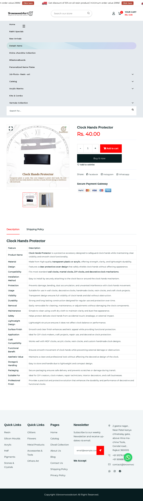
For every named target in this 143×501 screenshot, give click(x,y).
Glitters (31, 432)
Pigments (9, 457)
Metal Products (35, 444)
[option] (38, 156)
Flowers (31, 438)
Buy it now (99, 158)
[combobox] (71, 13)
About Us (55, 450)
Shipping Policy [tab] (35, 229)
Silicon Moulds (12, 438)
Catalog (54, 438)
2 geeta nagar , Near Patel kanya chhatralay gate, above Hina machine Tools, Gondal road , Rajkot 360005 (122, 438)
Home (53, 432)
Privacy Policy (57, 475)
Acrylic (7, 444)
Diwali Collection (59, 444)
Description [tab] (13, 229)
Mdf (6, 450)
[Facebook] (120, 471)
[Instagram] (114, 471)
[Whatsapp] (109, 471)
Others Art (33, 461)
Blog (53, 457)
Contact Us (56, 463)
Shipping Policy (59, 469)
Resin (7, 432)
